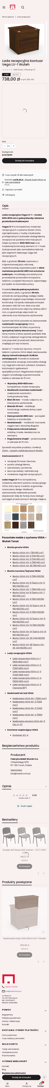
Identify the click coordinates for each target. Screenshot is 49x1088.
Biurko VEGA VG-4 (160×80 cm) (29, 562)
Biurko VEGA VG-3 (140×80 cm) (29, 559)
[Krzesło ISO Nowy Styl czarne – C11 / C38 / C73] (24, 837)
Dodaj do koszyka (24, 160)
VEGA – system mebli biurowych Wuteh (22, 450)
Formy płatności (9, 1035)
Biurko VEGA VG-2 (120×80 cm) (29, 555)
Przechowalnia (8, 1055)
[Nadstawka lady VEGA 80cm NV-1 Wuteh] (24, 911)
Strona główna (8, 17)
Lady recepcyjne (23, 17)
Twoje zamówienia (10, 1049)
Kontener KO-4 (20, 735)
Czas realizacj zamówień (13, 1038)
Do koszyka (24, 866)
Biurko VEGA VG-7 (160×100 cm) (29, 589)
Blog (4, 1069)
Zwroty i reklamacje (11, 1021)
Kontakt (5, 1024)
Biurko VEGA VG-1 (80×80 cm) (28, 552)
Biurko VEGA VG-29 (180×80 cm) (29, 565)
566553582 (16, 770)
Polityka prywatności (11, 1018)
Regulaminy (7, 1014)
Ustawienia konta (10, 1052)
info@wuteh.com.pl (20, 773)
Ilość (4, 141)
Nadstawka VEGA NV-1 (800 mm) (30, 698)
